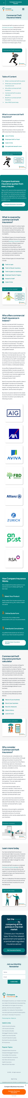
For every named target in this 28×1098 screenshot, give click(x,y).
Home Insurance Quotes (8, 1026)
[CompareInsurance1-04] (7, 7)
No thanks (14, 1095)
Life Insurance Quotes (8, 1028)
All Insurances (6, 1042)
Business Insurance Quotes (9, 1040)
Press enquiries (6, 1018)
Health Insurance (6, 1062)
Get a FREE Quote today (11, 102)
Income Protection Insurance (10, 1057)
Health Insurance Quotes (9, 1035)
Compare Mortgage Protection (10, 1053)
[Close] (26, 1085)
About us (13, 1018)
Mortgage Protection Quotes (9, 1033)
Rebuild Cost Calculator (8, 1064)
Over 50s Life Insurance (8, 1060)
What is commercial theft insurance (15, 81)
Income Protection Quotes (9, 1038)
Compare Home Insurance (9, 1050)
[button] (14, 136)
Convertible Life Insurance (9, 1055)
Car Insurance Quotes (8, 1031)
